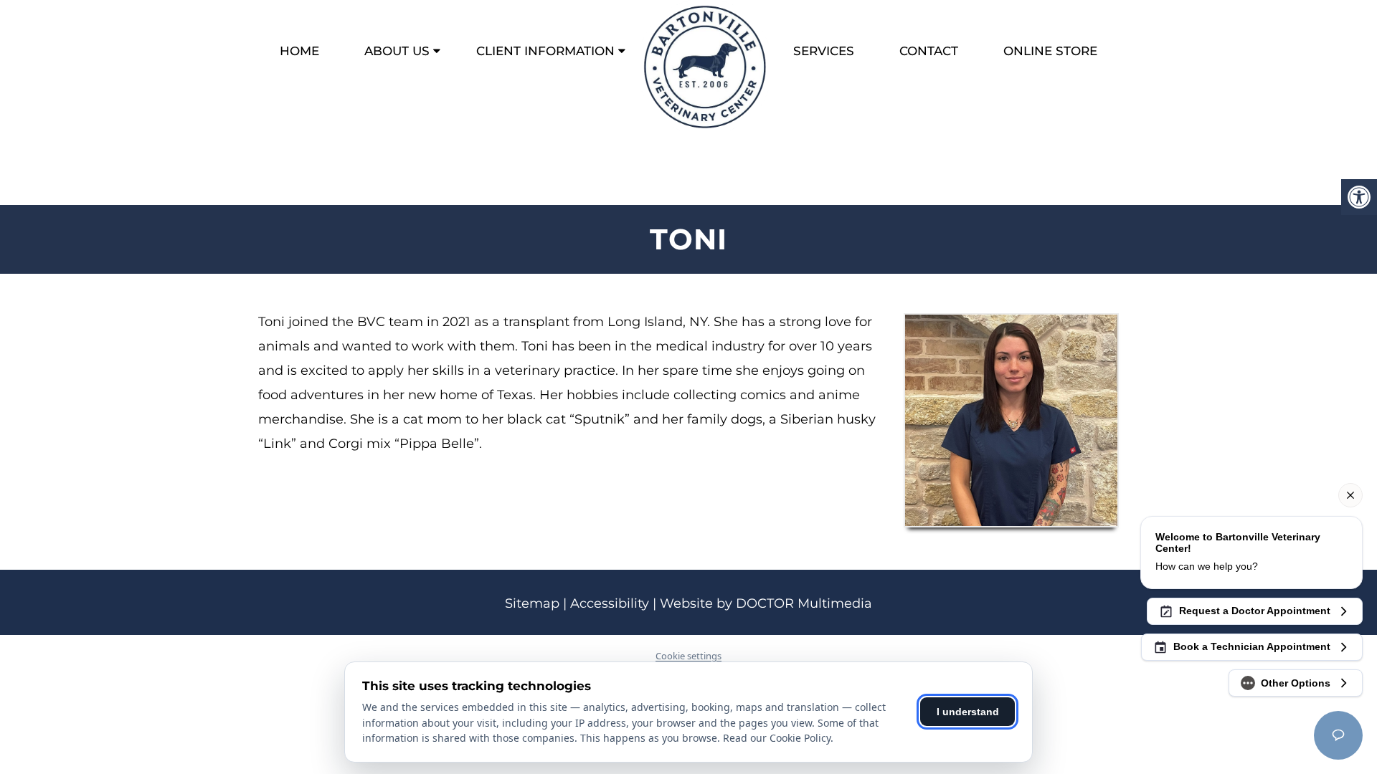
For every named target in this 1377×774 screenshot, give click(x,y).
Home (299, 51)
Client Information (545, 51)
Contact (928, 51)
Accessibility (609, 603)
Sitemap (532, 603)
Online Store (1050, 51)
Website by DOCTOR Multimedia (766, 603)
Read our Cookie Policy (777, 738)
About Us (397, 51)
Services (823, 51)
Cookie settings (688, 655)
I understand (968, 711)
